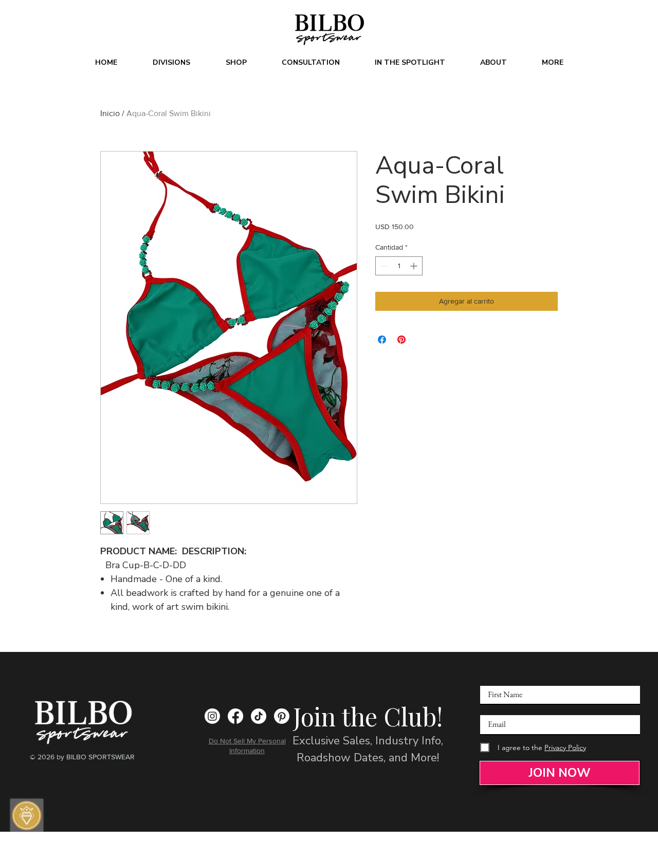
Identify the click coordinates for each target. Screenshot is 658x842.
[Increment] (414, 266)
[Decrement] (383, 266)
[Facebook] (235, 716)
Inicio (110, 113)
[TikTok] (258, 716)
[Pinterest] (281, 716)
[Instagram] (212, 716)
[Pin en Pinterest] (401, 339)
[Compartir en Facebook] (382, 339)
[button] (171, 63)
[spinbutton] (399, 266)
